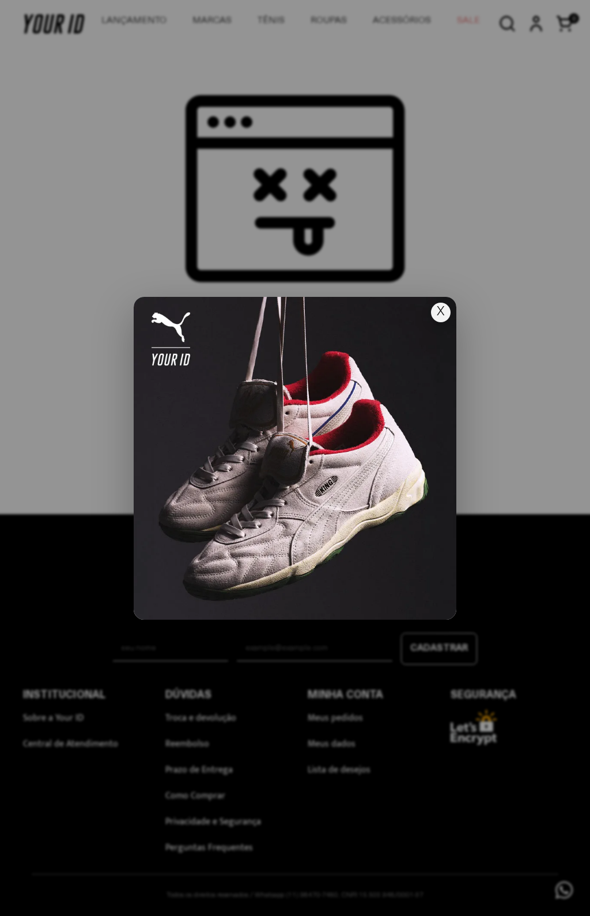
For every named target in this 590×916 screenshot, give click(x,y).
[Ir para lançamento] (295, 458)
